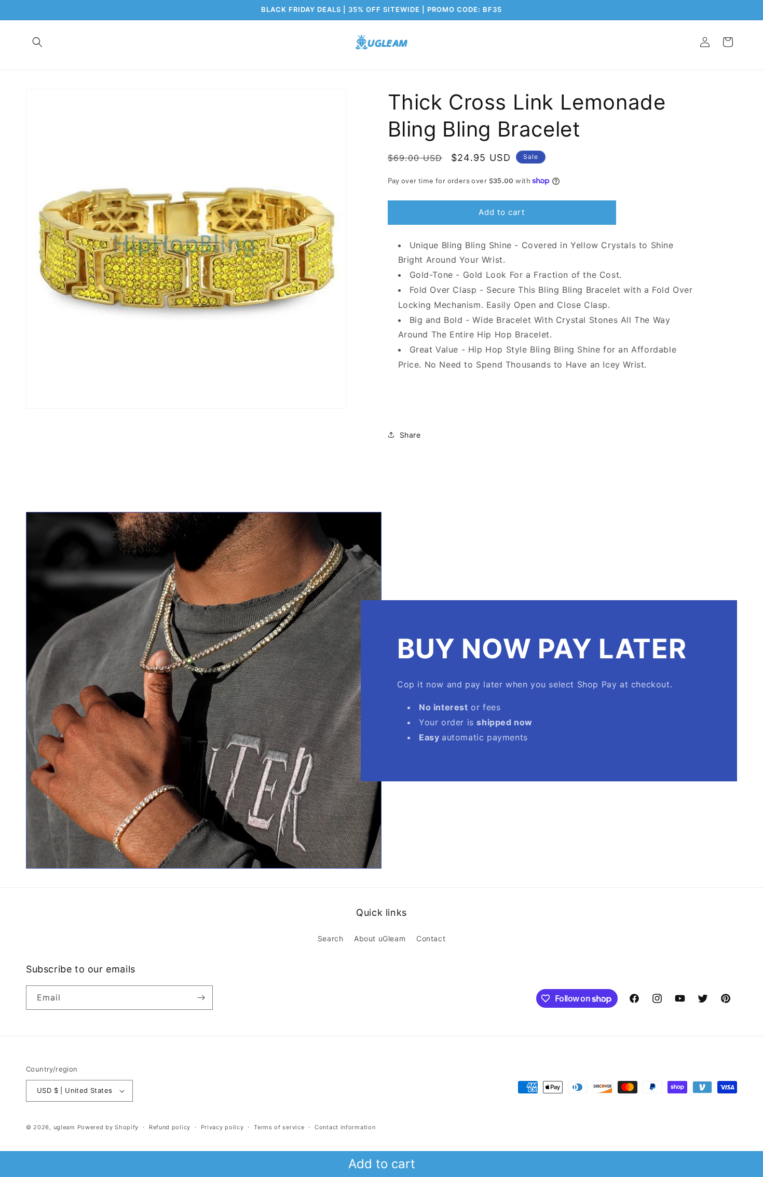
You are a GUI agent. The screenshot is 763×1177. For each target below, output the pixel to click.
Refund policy (169, 1127)
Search (331, 938)
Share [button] (410, 434)
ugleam (64, 1127)
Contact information (345, 1127)
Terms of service (279, 1127)
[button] (37, 42)
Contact (430, 938)
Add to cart (381, 1163)
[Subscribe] (200, 997)
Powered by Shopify (108, 1127)
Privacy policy (222, 1127)
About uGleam (379, 938)
